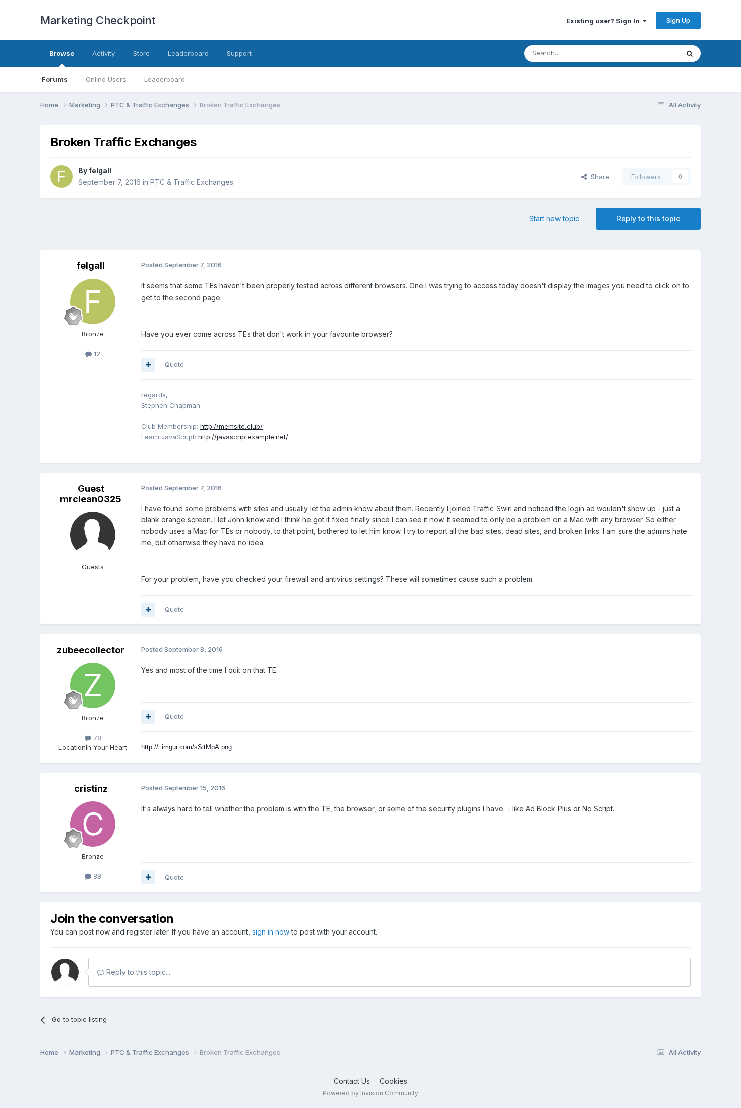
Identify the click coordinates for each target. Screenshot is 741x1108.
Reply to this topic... (137, 972)
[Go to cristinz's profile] (92, 824)
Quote (174, 364)
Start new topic (554, 218)
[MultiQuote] (148, 365)
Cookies (393, 1081)
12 (96, 353)
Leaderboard (164, 79)
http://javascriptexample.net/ (243, 437)
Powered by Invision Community (370, 1093)
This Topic (649, 53)
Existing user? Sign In (604, 21)
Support (239, 53)
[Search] (689, 53)
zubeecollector (91, 650)
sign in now (270, 931)
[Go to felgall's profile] (61, 176)
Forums (55, 79)
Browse (61, 53)
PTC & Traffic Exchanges (191, 182)
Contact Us (352, 1081)
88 (96, 876)
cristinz (91, 788)
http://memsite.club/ (231, 426)
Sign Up (678, 20)
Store (141, 53)
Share (598, 176)
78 (96, 738)
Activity (103, 53)
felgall (100, 170)
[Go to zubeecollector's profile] (92, 685)
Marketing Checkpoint (97, 20)
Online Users (106, 79)
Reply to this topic (648, 218)
